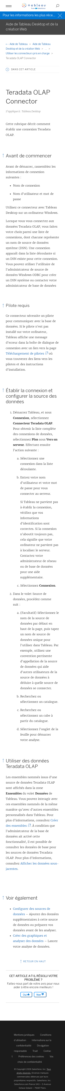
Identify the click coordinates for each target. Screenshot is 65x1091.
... (46, 48)
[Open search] (57, 5)
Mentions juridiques (24, 1035)
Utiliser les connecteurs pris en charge (28, 53)
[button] (7, 69)
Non (38, 994)
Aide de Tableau (18, 44)
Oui (25, 994)
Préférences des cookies (31, 1056)
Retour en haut (34, 961)
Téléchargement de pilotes (26, 353)
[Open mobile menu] (9, 6)
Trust (35, 1051)
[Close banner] (60, 15)
